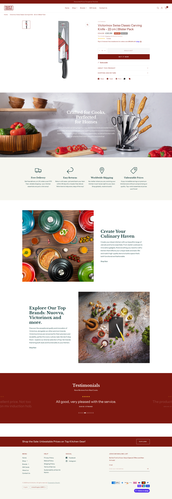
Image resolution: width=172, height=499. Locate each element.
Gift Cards (92, 8)
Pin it (119, 79)
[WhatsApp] (125, 79)
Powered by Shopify (54, 482)
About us (25, 470)
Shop (74, 8)
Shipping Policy (49, 464)
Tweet (111, 79)
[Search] (158, 8)
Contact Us (103, 8)
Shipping (107, 36)
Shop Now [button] (104, 261)
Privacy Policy (49, 458)
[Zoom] (87, 25)
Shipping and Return (107, 73)
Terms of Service (49, 467)
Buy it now (124, 57)
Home (67, 8)
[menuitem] (67, 8)
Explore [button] (143, 441)
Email (111, 465)
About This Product (106, 68)
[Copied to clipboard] (130, 79)
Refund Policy (49, 461)
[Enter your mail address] (148, 468)
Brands (82, 8)
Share (102, 79)
